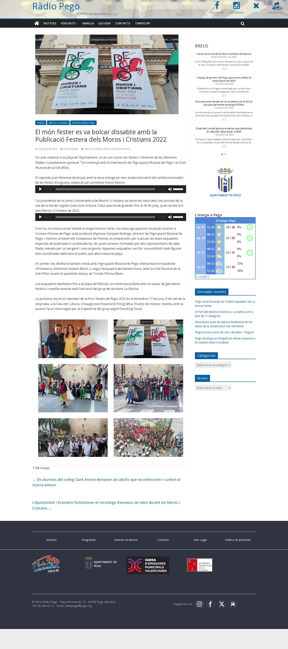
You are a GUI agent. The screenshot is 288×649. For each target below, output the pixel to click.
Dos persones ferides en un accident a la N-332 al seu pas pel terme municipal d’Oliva (223, 103)
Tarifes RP (142, 23)
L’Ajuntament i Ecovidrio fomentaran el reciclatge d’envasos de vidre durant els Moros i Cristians (106, 513)
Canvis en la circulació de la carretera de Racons (224, 53)
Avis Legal (200, 547)
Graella (88, 23)
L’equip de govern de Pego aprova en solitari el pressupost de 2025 (224, 79)
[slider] (178, 196)
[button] (222, 154)
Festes (40, 130)
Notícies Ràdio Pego (83, 130)
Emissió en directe (126, 547)
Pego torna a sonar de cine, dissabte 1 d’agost (224, 332)
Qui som (104, 23)
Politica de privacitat (237, 547)
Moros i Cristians (58, 130)
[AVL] (199, 568)
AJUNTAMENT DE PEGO (225, 195)
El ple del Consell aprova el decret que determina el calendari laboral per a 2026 (224, 130)
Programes (89, 547)
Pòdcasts (68, 23)
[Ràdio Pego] (36, 23)
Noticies (51, 547)
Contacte (122, 23)
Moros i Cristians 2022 (96, 156)
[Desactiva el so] (170, 197)
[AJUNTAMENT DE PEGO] (89, 568)
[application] (110, 197)
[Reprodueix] (40, 197)
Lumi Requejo (70, 156)
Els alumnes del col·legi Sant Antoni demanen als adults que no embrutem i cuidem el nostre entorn (106, 490)
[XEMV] (148, 568)
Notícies (49, 23)
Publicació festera (120, 156)
